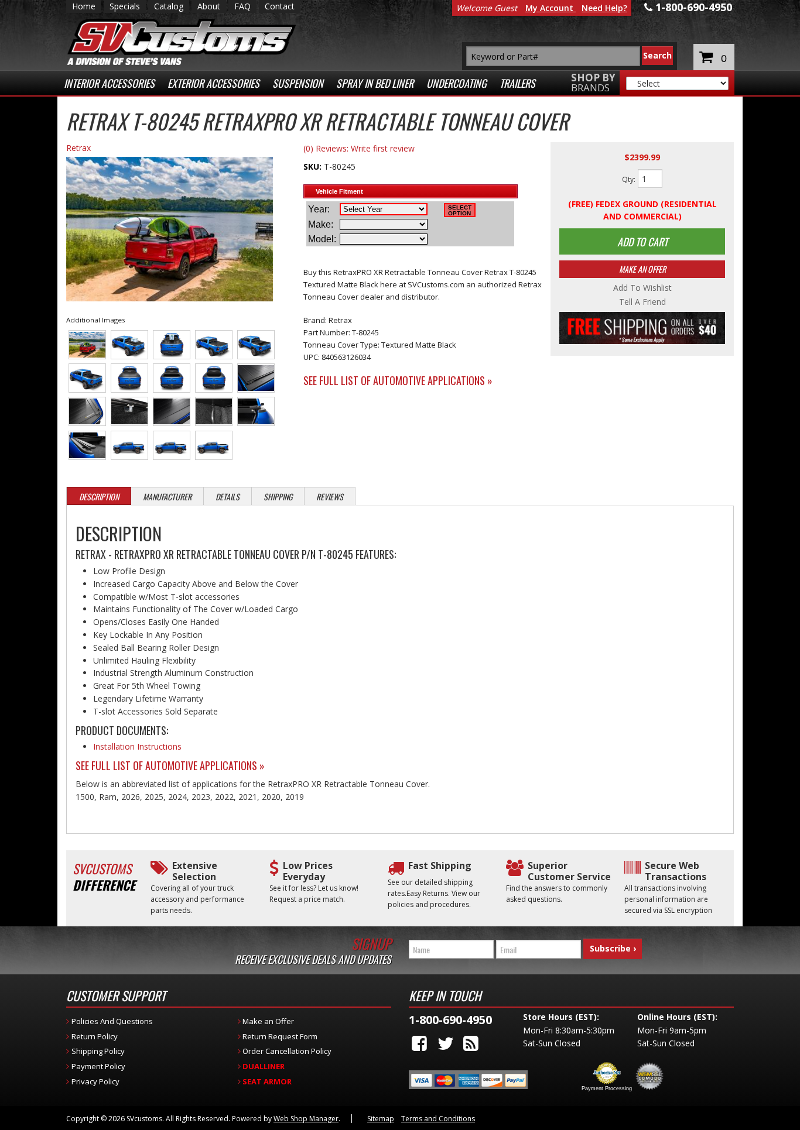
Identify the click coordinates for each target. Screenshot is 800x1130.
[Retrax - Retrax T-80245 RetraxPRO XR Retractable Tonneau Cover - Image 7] (129, 378)
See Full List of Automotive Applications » (398, 380)
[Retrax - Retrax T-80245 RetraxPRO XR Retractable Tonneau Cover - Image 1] (87, 345)
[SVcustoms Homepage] (181, 48)
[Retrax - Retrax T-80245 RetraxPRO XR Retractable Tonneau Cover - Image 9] (214, 378)
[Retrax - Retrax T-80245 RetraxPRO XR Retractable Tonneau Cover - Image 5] (256, 345)
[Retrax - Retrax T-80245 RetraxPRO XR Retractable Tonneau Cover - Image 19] (214, 445)
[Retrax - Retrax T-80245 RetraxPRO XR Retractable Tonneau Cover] (169, 230)
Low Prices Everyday (308, 871)
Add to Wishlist (642, 288)
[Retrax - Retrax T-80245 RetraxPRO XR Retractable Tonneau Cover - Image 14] (214, 411)
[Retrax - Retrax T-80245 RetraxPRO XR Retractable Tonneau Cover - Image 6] (87, 378)
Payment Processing (607, 1088)
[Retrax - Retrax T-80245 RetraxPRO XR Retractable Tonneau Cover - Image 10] (256, 378)
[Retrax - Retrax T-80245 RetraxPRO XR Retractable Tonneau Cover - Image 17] (129, 445)
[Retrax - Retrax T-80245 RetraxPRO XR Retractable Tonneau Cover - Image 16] (87, 445)
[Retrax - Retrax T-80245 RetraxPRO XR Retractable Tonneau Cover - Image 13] (171, 411)
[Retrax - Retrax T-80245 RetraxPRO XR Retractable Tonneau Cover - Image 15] (256, 411)
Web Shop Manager (306, 1119)
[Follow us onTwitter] (445, 1043)
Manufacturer (167, 496)
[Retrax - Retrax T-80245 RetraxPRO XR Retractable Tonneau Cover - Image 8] (171, 378)
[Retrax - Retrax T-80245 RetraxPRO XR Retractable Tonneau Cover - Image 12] (129, 411)
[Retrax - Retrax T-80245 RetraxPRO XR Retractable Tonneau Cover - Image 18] (171, 445)
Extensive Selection (194, 871)
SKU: (313, 166)
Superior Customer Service (569, 871)
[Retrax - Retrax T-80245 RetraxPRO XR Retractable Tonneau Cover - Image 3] (171, 345)
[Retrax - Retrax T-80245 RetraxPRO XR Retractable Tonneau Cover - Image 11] (87, 411)
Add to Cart (642, 241)
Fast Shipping (439, 865)
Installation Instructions (137, 746)
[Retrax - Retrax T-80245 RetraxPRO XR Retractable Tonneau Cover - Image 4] (214, 345)
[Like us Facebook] (419, 1043)
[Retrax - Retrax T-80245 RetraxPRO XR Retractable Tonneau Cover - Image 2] (129, 345)
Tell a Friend (642, 302)
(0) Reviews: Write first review (359, 148)
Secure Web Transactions (675, 871)
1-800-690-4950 (450, 1020)
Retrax (78, 147)
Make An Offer (642, 269)
